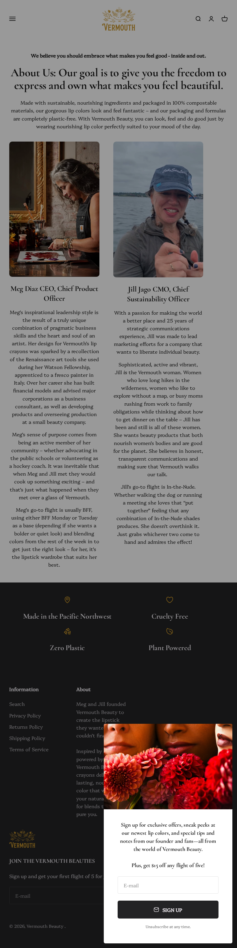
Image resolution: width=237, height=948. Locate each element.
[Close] (220, 736)
